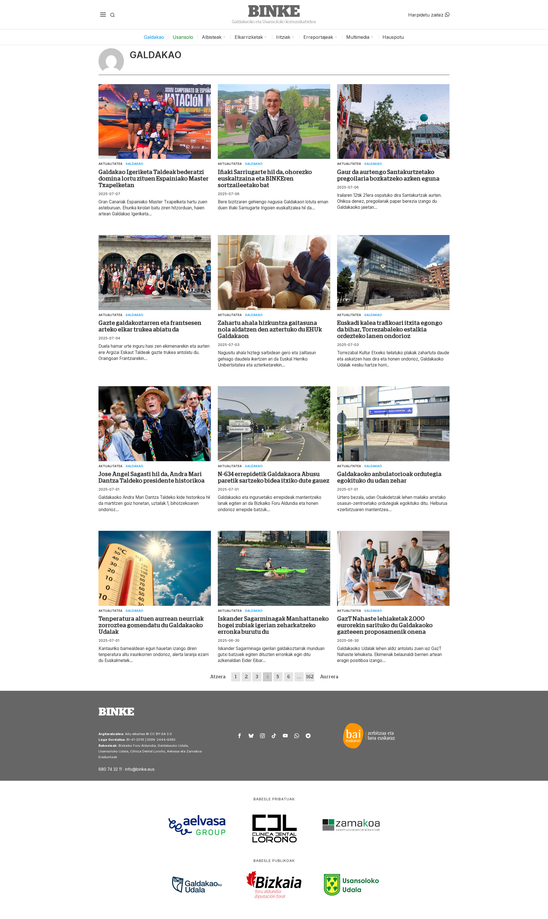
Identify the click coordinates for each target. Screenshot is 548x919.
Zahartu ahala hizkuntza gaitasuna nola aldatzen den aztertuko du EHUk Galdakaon (270, 329)
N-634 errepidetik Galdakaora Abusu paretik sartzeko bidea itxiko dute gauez (273, 477)
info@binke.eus (140, 769)
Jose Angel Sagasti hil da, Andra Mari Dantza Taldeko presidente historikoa (151, 477)
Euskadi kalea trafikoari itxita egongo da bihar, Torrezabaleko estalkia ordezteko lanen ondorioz (389, 329)
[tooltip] (239, 735)
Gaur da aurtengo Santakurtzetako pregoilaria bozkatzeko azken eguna (388, 175)
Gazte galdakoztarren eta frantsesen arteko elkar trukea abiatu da (150, 326)
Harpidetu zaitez (426, 14)
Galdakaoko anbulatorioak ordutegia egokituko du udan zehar (389, 477)
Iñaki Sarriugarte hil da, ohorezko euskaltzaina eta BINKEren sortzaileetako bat (265, 178)
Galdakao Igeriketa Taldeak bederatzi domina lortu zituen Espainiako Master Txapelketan (153, 178)
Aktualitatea (110, 163)
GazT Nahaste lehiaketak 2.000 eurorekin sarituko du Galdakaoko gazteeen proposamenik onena (385, 625)
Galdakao (134, 163)
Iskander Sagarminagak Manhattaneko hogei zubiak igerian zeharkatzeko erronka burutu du (273, 625)
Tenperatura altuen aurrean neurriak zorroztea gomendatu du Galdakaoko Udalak (151, 625)
